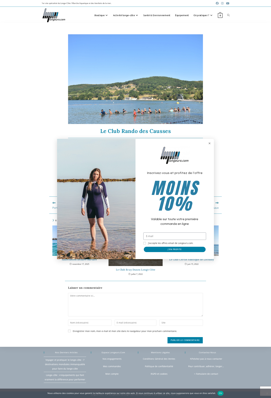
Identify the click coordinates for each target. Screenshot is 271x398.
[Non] (267, 393)
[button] (209, 143)
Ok (220, 393)
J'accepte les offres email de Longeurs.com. (170, 243)
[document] (135, 199)
